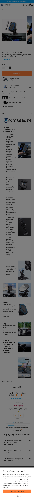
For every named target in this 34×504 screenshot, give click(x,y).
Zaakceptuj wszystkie (17, 491)
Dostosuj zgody (17, 496)
